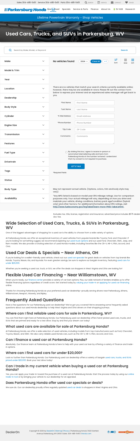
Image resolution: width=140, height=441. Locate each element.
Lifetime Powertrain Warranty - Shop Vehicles (70, 18)
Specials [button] (66, 9)
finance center (35, 279)
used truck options (79, 240)
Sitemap (58, 431)
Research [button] (130, 9)
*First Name (66, 102)
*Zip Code (66, 129)
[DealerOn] (13, 432)
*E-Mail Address (64, 116)
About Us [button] (105, 9)
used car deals (74, 387)
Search (124, 50)
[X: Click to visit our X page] (110, 432)
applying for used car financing (114, 282)
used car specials (76, 257)
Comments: (65, 136)
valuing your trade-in (86, 282)
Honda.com (86, 434)
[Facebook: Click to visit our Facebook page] (108, 432)
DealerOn (50, 431)
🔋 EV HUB (118, 9)
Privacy (67, 431)
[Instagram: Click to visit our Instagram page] (114, 432)
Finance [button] (94, 9)
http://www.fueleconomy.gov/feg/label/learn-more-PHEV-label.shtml (88, 206)
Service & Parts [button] (80, 9)
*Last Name (66, 109)
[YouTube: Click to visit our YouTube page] (112, 432)
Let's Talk (76, 166)
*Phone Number (64, 122)
